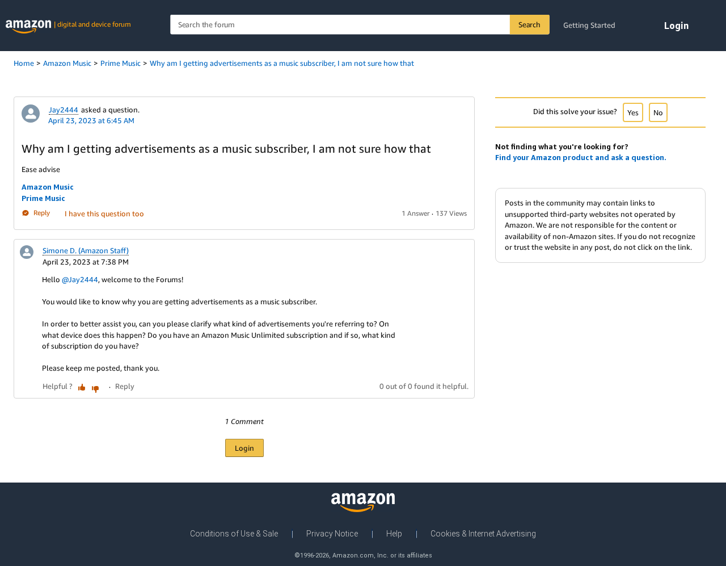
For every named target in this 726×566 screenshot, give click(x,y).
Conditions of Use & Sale (234, 533)
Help (394, 533)
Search (529, 24)
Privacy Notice (332, 533)
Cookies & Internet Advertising (483, 533)
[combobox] (359, 25)
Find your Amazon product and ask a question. (580, 157)
